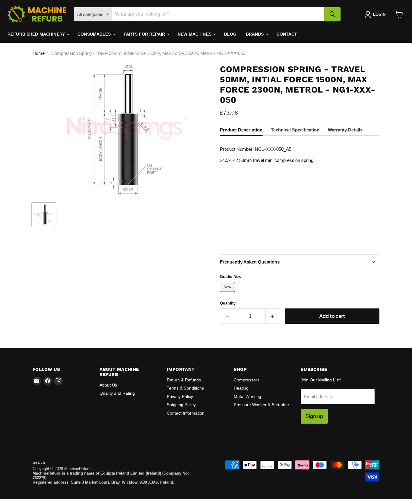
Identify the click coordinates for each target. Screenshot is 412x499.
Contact (287, 34)
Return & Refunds (184, 379)
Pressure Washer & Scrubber (261, 404)
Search (39, 462)
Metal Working (247, 396)
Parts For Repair (145, 34)
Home (39, 53)
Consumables (95, 34)
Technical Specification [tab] (295, 129)
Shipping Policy (181, 404)
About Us (108, 385)
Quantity (228, 303)
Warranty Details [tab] (345, 129)
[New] (228, 293)
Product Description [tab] (241, 129)
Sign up (314, 416)
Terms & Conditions (185, 388)
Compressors (246, 379)
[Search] (332, 14)
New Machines (195, 34)
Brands (255, 34)
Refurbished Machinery (37, 34)
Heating (241, 388)
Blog (230, 34)
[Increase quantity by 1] (273, 316)
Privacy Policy (180, 396)
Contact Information (185, 413)
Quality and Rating (117, 393)
